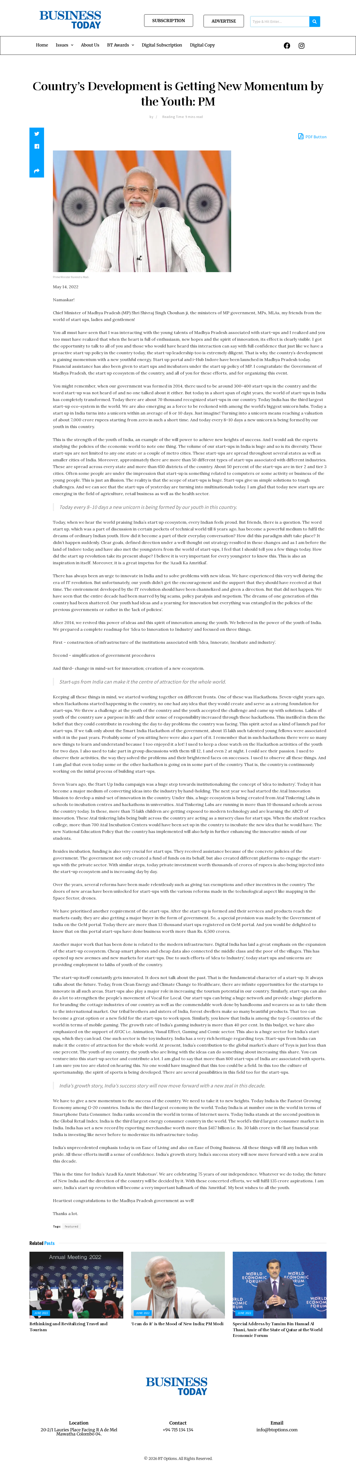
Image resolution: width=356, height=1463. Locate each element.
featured (71, 1226)
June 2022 (41, 1313)
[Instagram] (301, 45)
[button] (64, 45)
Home (42, 45)
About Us (90, 45)
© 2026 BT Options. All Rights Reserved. (178, 1458)
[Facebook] (287, 45)
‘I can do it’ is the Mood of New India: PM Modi (177, 1324)
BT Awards (118, 45)
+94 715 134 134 (178, 1429)
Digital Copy (202, 45)
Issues (62, 45)
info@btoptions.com (277, 1429)
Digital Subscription (162, 45)
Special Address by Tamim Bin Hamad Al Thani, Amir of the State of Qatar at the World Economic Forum (277, 1329)
